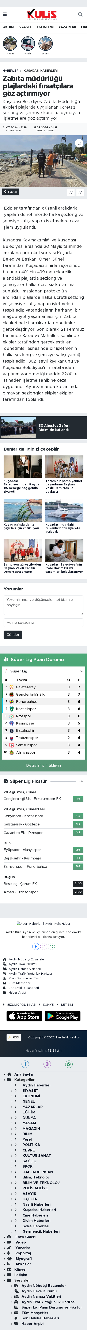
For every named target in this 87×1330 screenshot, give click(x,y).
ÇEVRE (28, 1150)
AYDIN (8, 27)
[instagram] (47, 1064)
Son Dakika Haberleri (24, 988)
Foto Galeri (24, 1237)
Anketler (22, 1264)
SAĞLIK (29, 1161)
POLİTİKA (31, 1145)
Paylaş (13, 191)
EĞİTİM (28, 1112)
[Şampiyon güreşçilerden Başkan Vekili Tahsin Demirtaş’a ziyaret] (23, 550)
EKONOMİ (45, 27)
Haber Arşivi (17, 992)
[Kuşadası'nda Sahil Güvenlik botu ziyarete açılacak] (64, 510)
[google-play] (63, 1017)
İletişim (20, 1275)
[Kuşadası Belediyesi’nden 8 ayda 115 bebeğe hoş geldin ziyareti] (23, 467)
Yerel (27, 1139)
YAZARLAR (67, 27)
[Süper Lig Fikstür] (81, 781)
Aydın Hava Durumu (23, 964)
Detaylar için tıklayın (43, 765)
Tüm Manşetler (19, 983)
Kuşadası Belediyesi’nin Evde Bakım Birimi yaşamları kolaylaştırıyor (64, 568)
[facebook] (25, 1064)
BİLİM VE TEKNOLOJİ (41, 1183)
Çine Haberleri (35, 1215)
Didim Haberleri (36, 1220)
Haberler (10, 70)
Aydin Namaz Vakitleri (25, 969)
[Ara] (80, 14)
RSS (15, 1037)
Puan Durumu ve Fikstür (26, 978)
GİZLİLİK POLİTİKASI (21, 1004)
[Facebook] (35, 946)
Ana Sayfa (23, 1074)
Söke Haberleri (35, 1226)
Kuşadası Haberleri (41, 70)
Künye (20, 1269)
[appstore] (25, 1017)
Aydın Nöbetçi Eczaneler (27, 959)
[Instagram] (43, 946)
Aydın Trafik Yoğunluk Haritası (30, 973)
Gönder (13, 635)
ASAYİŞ (29, 1193)
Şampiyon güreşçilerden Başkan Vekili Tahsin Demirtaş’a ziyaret (22, 568)
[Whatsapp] (51, 946)
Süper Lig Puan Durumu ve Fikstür (52, 1307)
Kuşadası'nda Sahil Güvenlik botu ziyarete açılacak (62, 528)
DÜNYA (29, 1118)
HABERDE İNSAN (37, 1172)
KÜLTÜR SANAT (36, 1155)
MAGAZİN (31, 1128)
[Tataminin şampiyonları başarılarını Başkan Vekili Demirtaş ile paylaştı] (64, 467)
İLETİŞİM (67, 1004)
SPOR (27, 1166)
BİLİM (27, 1134)
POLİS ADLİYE (35, 1188)
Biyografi (23, 1259)
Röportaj (22, 1253)
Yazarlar (22, 1248)
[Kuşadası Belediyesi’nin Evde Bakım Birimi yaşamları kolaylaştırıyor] (64, 550)
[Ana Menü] (5, 14)
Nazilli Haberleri (36, 1204)
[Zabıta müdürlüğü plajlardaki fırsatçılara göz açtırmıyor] (43, 161)
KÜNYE (48, 1004)
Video (20, 1242)
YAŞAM (29, 1123)
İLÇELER (29, 1199)
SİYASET (25, 27)
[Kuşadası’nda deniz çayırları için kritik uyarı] (23, 510)
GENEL (28, 1101)
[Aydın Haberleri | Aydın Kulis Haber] (41, 14)
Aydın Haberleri (36, 1085)
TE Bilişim (54, 1050)
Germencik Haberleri (41, 1231)
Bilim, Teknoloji (35, 1177)
